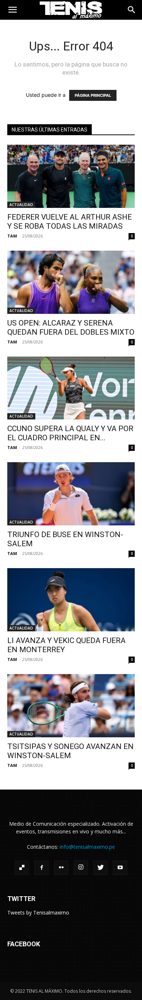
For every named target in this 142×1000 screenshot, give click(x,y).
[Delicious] (22, 867)
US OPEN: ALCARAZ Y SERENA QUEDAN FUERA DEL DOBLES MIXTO (70, 327)
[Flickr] (61, 867)
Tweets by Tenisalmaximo (38, 912)
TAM (12, 236)
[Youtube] (120, 867)
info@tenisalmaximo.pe (87, 846)
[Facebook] (41, 867)
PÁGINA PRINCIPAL (93, 95)
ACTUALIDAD (21, 204)
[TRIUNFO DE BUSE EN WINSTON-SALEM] (71, 493)
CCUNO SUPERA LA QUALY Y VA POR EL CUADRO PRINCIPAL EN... (70, 433)
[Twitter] (100, 867)
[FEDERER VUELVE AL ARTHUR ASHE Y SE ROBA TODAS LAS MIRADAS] (71, 176)
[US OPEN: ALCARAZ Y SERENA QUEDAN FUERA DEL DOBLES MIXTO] (71, 282)
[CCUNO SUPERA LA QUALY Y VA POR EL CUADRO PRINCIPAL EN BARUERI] (71, 388)
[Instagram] (81, 867)
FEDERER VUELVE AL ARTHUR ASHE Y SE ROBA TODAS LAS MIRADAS (69, 222)
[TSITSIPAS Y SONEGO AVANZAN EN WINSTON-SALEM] (71, 705)
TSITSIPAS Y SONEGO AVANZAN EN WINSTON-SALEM (70, 751)
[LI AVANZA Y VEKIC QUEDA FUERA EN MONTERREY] (71, 599)
